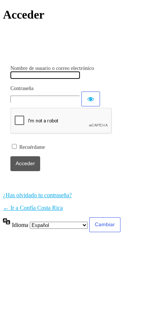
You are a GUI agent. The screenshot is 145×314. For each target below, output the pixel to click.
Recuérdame (32, 147)
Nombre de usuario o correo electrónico (52, 68)
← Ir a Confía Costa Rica (33, 208)
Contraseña (21, 88)
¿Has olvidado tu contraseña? (37, 195)
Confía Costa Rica (72, 37)
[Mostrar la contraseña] (90, 99)
